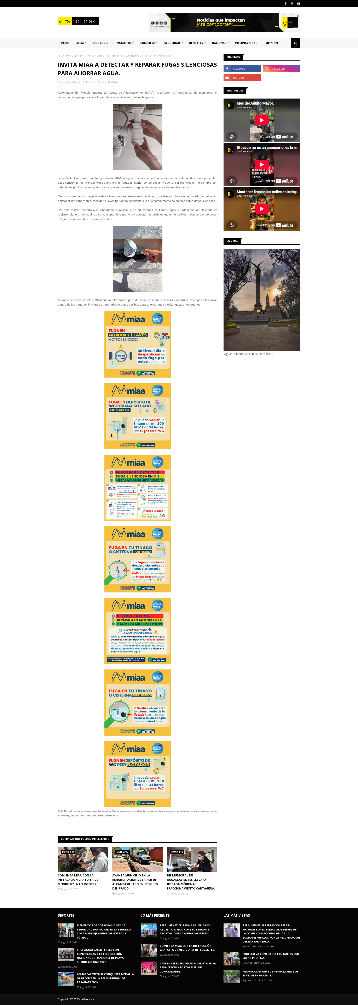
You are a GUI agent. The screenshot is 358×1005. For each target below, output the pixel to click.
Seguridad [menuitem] (172, 43)
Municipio (71, 55)
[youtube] (298, 3)
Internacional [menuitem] (246, 43)
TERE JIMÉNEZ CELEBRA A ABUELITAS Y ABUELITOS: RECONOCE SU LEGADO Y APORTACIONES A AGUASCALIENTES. (185, 929)
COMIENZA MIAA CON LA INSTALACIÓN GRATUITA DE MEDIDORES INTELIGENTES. (78, 879)
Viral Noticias (86, 999)
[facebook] (286, 3)
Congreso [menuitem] (147, 43)
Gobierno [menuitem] (100, 43)
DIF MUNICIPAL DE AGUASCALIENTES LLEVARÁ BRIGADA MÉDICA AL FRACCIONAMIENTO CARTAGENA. (191, 881)
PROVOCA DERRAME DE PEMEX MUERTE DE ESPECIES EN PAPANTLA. (270, 973)
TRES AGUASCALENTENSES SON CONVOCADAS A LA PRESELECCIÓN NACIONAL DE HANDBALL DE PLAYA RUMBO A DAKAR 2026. (100, 956)
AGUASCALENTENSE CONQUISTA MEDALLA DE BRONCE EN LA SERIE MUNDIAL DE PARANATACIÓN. (105, 978)
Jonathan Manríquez (72, 82)
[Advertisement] (258, 391)
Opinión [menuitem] (272, 43)
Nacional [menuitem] (219, 43)
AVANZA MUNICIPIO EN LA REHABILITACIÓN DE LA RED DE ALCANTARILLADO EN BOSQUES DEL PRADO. (135, 881)
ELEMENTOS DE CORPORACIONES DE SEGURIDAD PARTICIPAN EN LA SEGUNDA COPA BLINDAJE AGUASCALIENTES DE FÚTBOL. (104, 931)
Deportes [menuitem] (196, 43)
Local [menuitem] (80, 43)
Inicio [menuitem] (65, 43)
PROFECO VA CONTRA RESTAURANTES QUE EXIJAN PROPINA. (271, 956)
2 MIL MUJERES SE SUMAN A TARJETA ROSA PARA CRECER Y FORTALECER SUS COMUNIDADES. (188, 967)
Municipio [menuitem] (124, 43)
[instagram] (292, 3)
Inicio (61, 55)
